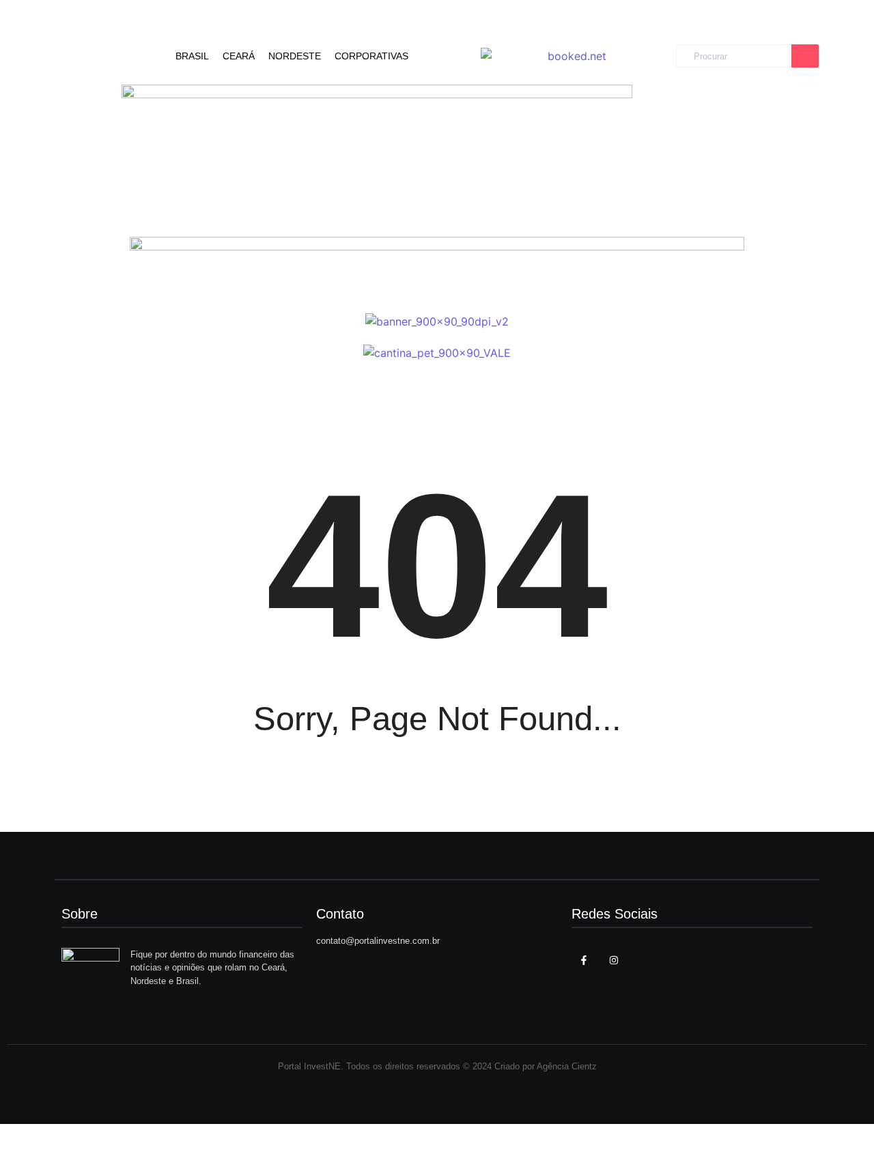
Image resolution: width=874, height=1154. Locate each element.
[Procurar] (805, 56)
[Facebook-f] (584, 960)
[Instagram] (614, 960)
